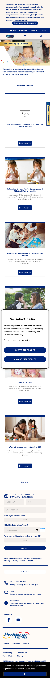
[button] (41, 36)
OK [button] (25, 674)
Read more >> (25, 143)
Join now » (25, 548)
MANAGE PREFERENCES (25, 359)
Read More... (25, 482)
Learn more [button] (30, 668)
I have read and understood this (25, 23)
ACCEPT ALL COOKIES (25, 350)
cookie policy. (24, 340)
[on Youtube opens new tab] (18, 619)
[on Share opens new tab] (8, 619)
